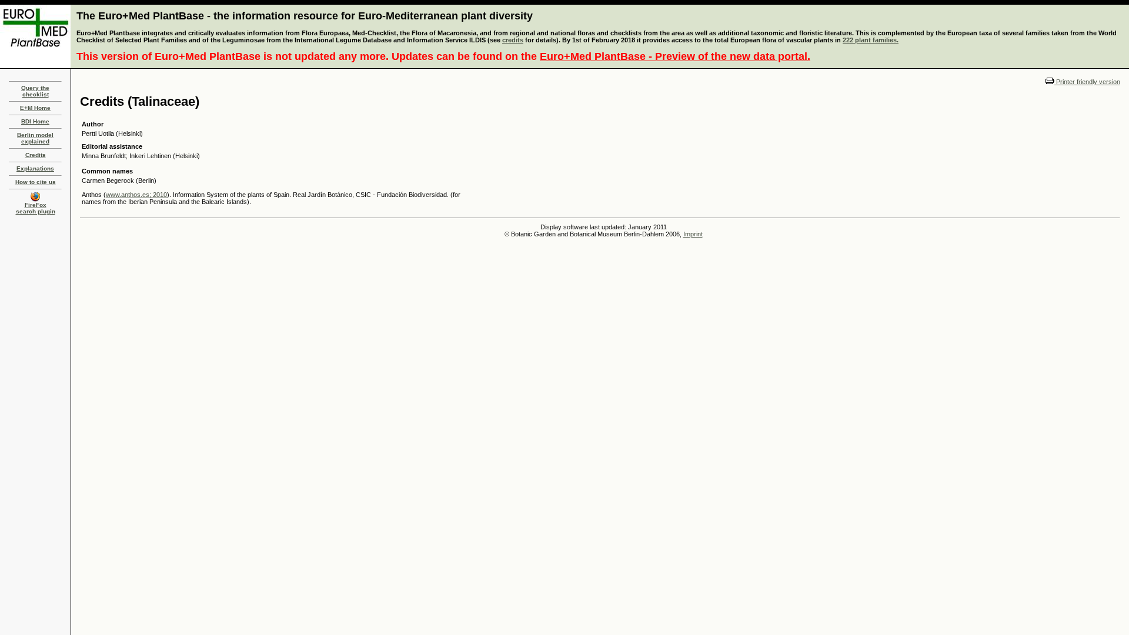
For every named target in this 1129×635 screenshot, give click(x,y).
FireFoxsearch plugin (35, 208)
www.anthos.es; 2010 (136, 194)
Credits (35, 155)
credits (512, 40)
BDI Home (35, 121)
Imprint (693, 234)
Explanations (35, 168)
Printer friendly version (1087, 81)
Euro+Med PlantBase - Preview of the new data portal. (675, 56)
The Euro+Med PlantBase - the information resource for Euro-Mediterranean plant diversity (304, 16)
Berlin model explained (35, 138)
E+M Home (35, 108)
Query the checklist (35, 91)
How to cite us (35, 182)
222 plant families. (870, 40)
